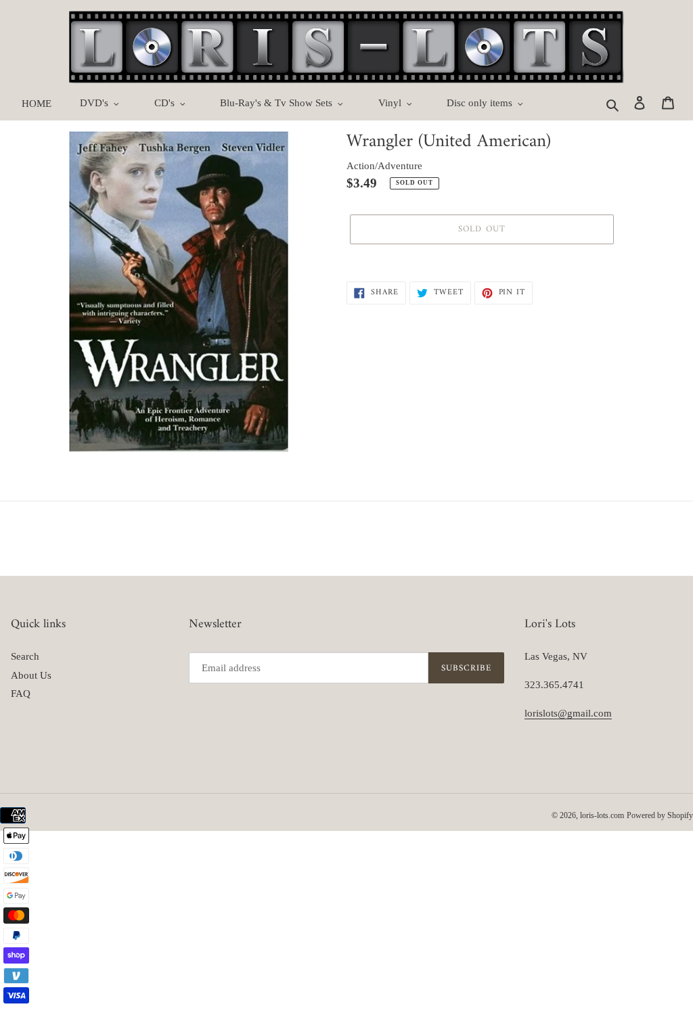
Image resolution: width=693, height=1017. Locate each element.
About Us (31, 675)
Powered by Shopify (660, 815)
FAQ (20, 693)
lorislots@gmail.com (568, 713)
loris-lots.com (602, 815)
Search (25, 656)
